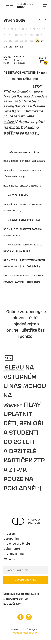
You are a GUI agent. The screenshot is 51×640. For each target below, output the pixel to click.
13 (10, 35)
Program (9, 534)
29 (10, 46)
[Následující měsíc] (45, 20)
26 (37, 41)
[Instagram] (29, 617)
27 (42, 41)
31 (21, 46)
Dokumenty (11, 548)
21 (10, 41)
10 (38, 29)
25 (32, 41)
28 (5, 46)
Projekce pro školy (16, 543)
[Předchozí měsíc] (39, 20)
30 (16, 46)
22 (16, 41)
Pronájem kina (13, 553)
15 (21, 35)
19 (42, 35)
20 (5, 41)
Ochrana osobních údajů (25, 632)
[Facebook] (20, 617)
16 (26, 35)
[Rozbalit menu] (45, 5)
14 (16, 35)
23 (21, 41)
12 (5, 35)
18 (37, 35)
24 (26, 41)
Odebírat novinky (25, 579)
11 (43, 29)
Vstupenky (11, 538)
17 (32, 35)
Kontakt (9, 558)
